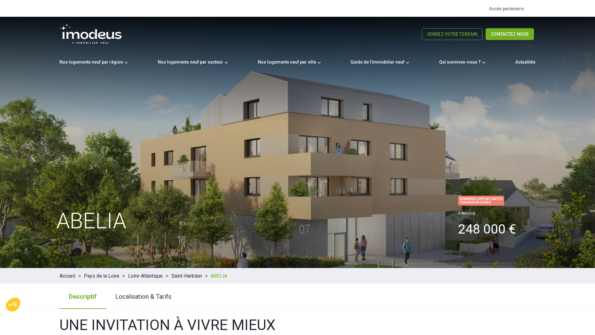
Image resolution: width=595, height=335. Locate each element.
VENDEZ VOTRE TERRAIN (452, 34)
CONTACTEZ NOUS (510, 34)
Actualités (525, 62)
